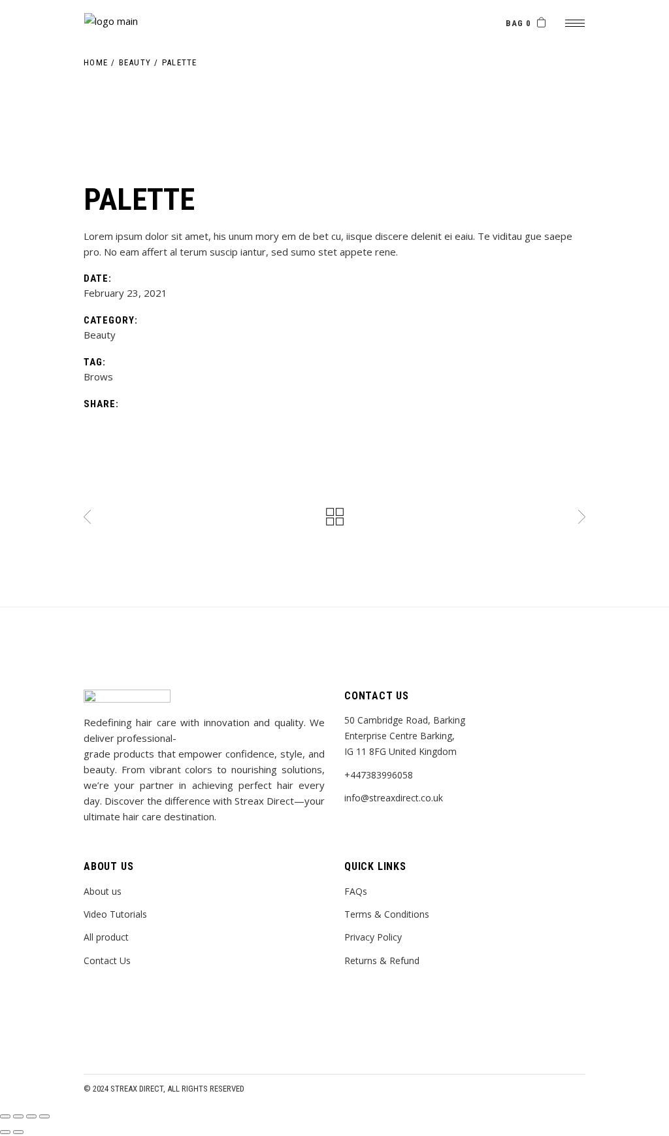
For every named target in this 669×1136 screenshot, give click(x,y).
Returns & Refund (381, 960)
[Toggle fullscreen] (31, 1116)
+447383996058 (378, 775)
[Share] (18, 1116)
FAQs (355, 891)
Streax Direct (136, 1089)
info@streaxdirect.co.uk (393, 798)
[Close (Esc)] (5, 1116)
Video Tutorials (115, 914)
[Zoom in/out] (44, 1116)
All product (106, 937)
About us (103, 891)
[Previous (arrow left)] (5, 1132)
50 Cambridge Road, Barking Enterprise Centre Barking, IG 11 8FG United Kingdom (404, 736)
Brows (98, 376)
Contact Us (107, 960)
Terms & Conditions (386, 914)
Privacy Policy (373, 937)
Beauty (100, 334)
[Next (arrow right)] (18, 1132)
